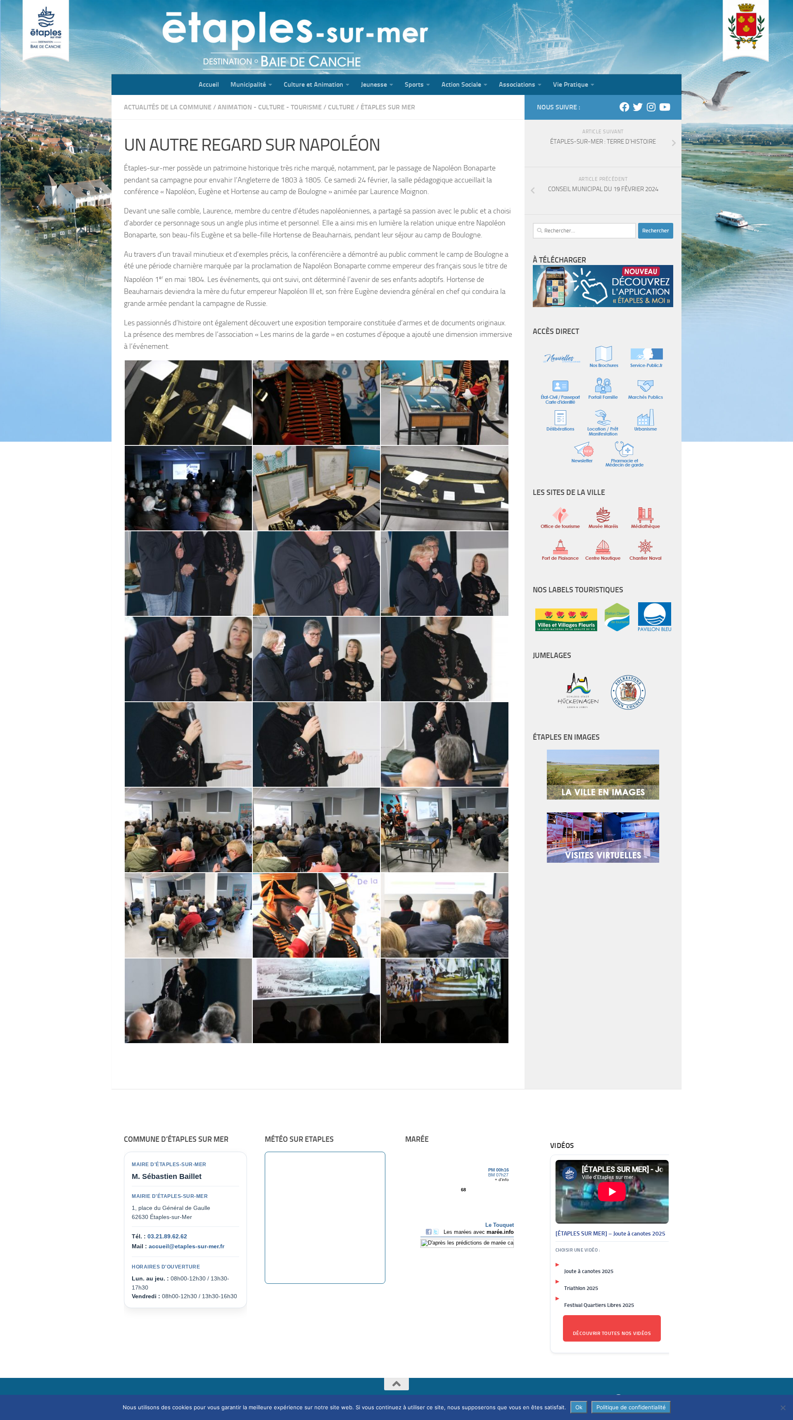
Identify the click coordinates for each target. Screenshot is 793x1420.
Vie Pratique (570, 84)
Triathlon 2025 (581, 1288)
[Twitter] (638, 107)
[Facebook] (624, 107)
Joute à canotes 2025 (588, 1271)
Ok (578, 1407)
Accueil (209, 84)
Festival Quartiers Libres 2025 (599, 1305)
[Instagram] (651, 107)
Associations (517, 84)
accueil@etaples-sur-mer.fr (186, 1246)
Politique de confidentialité (631, 1407)
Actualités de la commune (167, 107)
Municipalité (248, 84)
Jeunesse (374, 84)
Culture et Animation (313, 84)
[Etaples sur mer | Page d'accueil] (175, 37)
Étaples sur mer (388, 107)
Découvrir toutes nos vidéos (612, 1333)
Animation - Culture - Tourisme (270, 107)
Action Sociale (461, 84)
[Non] (783, 1407)
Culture (341, 107)
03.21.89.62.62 (167, 1236)
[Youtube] (664, 107)
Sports (414, 84)
